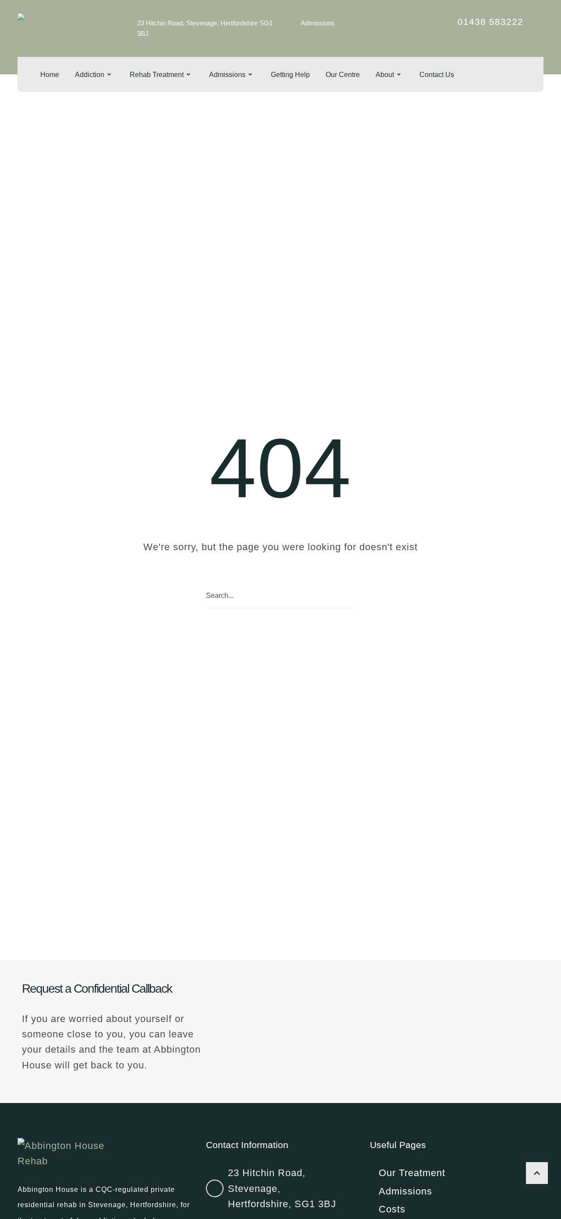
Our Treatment (412, 1172)
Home (49, 74)
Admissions (317, 23)
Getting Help (290, 74)
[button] (537, 1173)
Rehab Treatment (157, 74)
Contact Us (436, 74)
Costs (392, 1209)
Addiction (89, 74)
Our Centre (343, 74)
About (385, 74)
